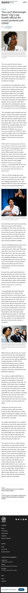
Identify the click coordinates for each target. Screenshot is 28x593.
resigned (3, 287)
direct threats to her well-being (12, 284)
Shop (2, 578)
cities (12, 146)
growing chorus (15, 144)
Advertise (3, 581)
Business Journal (5, 551)
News (2, 546)
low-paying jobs (5, 169)
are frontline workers (15, 166)
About (2, 528)
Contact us (4, 536)
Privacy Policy (4, 533)
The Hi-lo (3, 9)
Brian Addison (9, 26)
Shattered (9, 569)
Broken (9, 565)
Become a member (6, 538)
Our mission (4, 531)
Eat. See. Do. (4, 549)
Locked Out (7, 561)
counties (19, 146)
